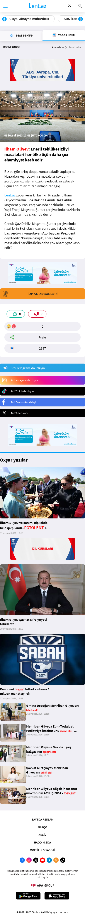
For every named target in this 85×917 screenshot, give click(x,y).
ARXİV (42, 835)
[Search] (80, 5)
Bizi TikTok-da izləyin (22, 391)
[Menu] (5, 6)
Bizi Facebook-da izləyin (24, 402)
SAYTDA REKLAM (42, 819)
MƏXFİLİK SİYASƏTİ (42, 850)
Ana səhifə (58, 47)
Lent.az (9, 195)
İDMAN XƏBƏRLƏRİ (43, 294)
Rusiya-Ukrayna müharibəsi (28, 19)
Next (80, 19)
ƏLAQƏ (42, 827)
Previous (4, 19)
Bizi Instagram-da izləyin (24, 380)
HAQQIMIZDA (42, 842)
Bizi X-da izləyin (19, 413)
